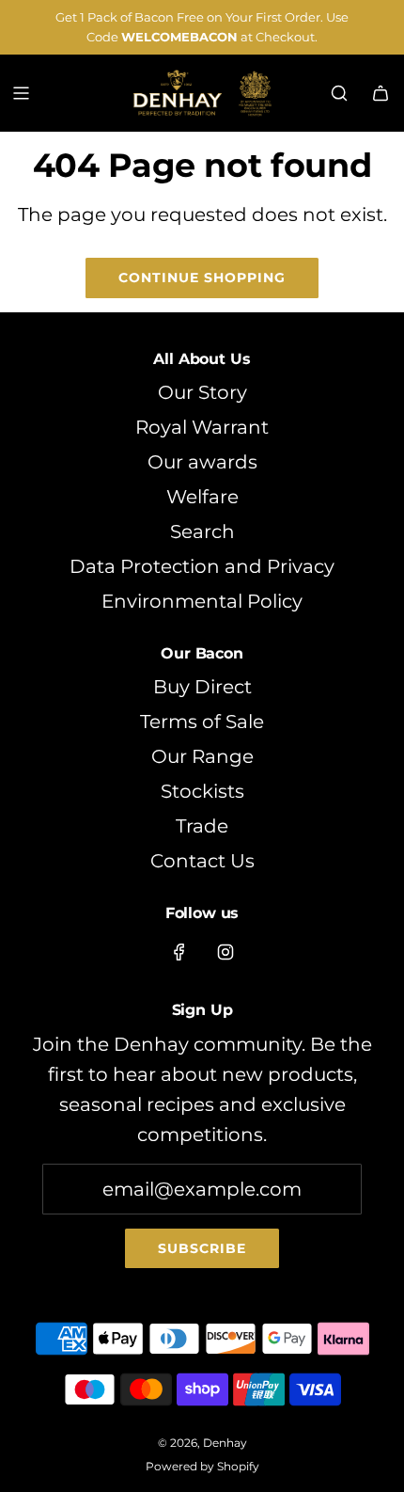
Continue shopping (202, 277)
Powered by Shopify (202, 1466)
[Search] (339, 93)
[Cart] (380, 93)
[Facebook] (179, 952)
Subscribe (202, 1248)
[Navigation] (20, 93)
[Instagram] (225, 952)
